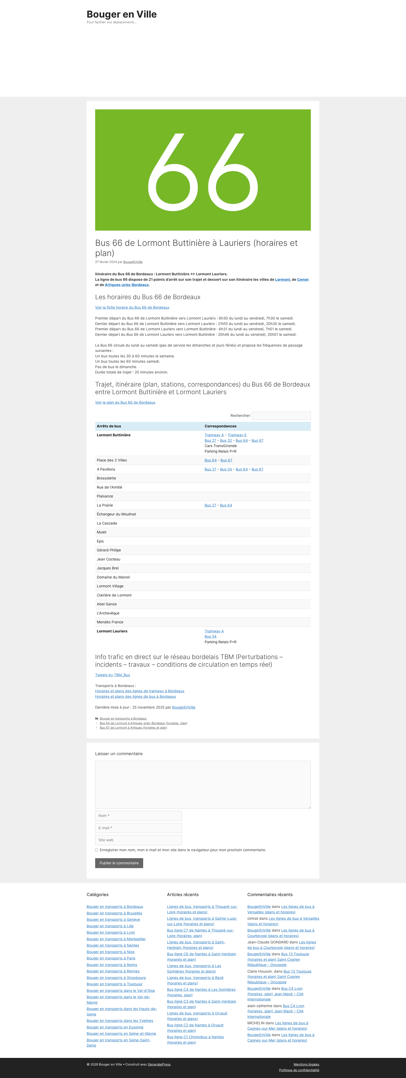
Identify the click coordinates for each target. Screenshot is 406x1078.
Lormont (282, 279)
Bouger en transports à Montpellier (116, 939)
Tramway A (214, 435)
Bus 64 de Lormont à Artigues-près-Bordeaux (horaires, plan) (143, 723)
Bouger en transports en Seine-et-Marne (121, 1033)
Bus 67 (257, 440)
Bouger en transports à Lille (110, 926)
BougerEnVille (183, 707)
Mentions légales (306, 1064)
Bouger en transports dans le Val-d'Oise (121, 991)
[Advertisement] (203, 65)
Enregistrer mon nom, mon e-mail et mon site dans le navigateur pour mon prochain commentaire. (183, 850)
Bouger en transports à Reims (112, 965)
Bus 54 (226, 469)
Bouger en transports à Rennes (113, 971)
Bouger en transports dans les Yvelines (120, 1021)
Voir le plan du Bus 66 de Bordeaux (125, 402)
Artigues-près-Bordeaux (127, 285)
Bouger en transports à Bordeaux (123, 718)
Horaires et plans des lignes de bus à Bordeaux (135, 696)
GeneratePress (159, 1064)
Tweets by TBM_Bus (112, 675)
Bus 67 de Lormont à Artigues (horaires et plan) (133, 727)
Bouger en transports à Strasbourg (116, 978)
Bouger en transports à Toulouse (114, 984)
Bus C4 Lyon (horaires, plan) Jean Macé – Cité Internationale (275, 993)
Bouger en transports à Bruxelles (114, 913)
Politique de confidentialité (299, 1070)
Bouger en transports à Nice (110, 952)
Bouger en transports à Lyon (111, 932)
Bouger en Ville (122, 14)
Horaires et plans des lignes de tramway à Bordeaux (139, 691)
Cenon (303, 279)
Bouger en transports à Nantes (113, 945)
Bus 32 (226, 440)
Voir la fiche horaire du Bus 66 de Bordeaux (132, 307)
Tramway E (237, 435)
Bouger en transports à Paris (111, 958)
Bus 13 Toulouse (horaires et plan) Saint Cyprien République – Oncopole (278, 959)
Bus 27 (210, 440)
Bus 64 (242, 440)
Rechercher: (240, 415)
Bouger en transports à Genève (113, 919)
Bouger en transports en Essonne (115, 1027)
